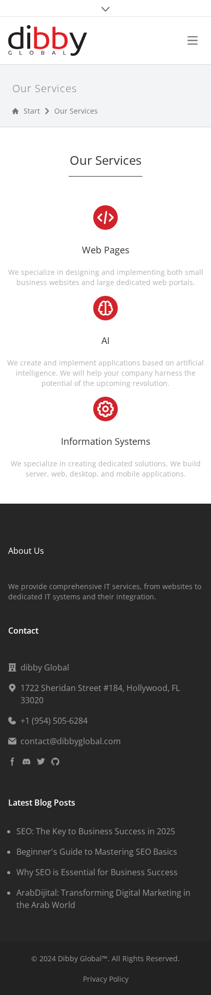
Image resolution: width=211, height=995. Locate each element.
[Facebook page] (12, 762)
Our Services (76, 111)
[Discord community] (27, 762)
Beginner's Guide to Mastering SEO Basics (96, 851)
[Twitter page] (41, 762)
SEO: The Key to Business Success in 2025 (95, 831)
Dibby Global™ (83, 958)
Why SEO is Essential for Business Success (97, 872)
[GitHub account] (55, 762)
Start (32, 111)
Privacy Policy (106, 979)
